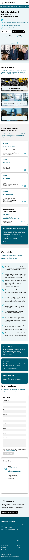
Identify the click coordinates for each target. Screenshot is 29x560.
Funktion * (5, 423)
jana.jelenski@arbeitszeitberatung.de (11, 218)
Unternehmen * (6, 400)
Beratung (3, 543)
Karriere (19, 545)
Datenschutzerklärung (10, 450)
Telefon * (5, 433)
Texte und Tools (4, 549)
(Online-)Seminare (5, 545)
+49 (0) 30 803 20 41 (7, 217)
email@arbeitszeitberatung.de (14, 471)
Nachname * (5, 419)
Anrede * (5, 405)
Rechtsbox (3, 547)
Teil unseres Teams (14, 234)
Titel (4, 409)
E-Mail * (4, 428)
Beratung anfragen (20, 1)
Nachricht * (5, 437)
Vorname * (5, 414)
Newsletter (19, 543)
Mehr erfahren (5, 31)
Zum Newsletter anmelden (8, 512)
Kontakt (18, 547)
